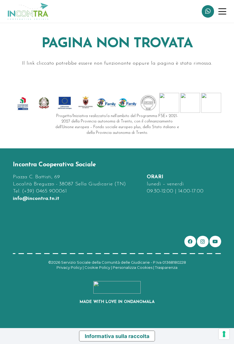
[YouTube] (215, 241)
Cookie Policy (97, 267)
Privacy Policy (69, 267)
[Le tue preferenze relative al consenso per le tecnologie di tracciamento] (224, 334)
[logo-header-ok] (28, 11)
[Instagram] (203, 241)
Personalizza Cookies (132, 267)
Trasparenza (166, 267)
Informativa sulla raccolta (117, 336)
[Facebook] (190, 241)
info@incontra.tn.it (36, 198)
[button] (222, 11)
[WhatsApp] (208, 11)
